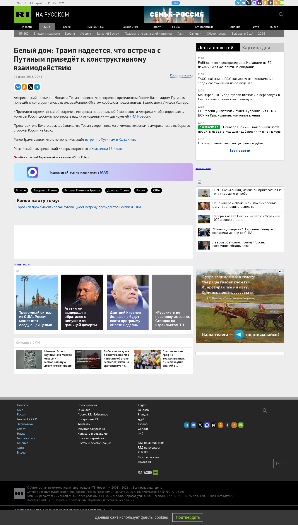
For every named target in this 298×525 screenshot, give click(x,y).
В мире (21, 190)
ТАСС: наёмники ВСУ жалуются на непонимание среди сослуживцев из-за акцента (235, 80)
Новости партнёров (90, 438)
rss (276, 2)
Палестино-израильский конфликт (148, 33)
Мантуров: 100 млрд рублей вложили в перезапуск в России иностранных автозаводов (239, 96)
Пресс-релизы (87, 405)
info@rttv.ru (225, 496)
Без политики (204, 27)
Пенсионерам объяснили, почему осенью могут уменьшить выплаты (244, 204)
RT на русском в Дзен (270, 2)
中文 (61, 3)
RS (54, 3)
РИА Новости (140, 116)
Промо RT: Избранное (92, 414)
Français (143, 414)
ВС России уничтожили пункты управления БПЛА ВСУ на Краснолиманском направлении (237, 112)
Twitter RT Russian (249, 2)
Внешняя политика (47, 33)
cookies (161, 517)
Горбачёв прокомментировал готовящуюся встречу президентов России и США (79, 206)
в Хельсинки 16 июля (105, 148)
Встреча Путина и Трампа (82, 190)
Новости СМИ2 (203, 168)
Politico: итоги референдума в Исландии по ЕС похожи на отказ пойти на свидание (235, 64)
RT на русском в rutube (259, 2)
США (156, 190)
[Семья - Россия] (176, 14)
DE (25, 3)
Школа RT (144, 462)
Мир (47, 27)
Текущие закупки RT (91, 429)
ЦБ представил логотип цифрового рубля (231, 143)
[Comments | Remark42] (103, 241)
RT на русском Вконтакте (243, 2)
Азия (181, 33)
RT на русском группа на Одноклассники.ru (265, 2)
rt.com (55, 492)
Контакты (84, 424)
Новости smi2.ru (22, 264)
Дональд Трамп (118, 190)
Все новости (239, 150)
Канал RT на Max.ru (254, 2)
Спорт (156, 27)
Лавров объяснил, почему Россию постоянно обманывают (238, 243)
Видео (274, 27)
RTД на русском (149, 447)
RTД (175, 3)
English (142, 405)
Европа (70, 33)
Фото (256, 27)
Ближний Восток (107, 33)
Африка (85, 33)
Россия (66, 27)
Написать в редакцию (92, 433)
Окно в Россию (148, 457)
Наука (176, 27)
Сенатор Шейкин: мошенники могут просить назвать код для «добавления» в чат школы (239, 129)
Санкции (195, 33)
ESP (48, 3)
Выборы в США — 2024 (248, 33)
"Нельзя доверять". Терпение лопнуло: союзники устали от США (243, 230)
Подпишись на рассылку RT (281, 2)
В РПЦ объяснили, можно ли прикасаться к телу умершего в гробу (246, 191)
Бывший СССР (96, 27)
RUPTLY (143, 452)
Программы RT (87, 419)
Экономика (130, 27)
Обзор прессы (216, 33)
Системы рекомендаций (94, 443)
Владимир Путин (45, 190)
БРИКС (23, 33)
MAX (104, 172)
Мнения (234, 27)
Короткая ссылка (181, 75)
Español (143, 424)
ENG (18, 3)
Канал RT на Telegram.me (238, 2)
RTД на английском (151, 443)
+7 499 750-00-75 (179, 496)
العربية (39, 3)
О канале (83, 410)
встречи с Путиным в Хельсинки (110, 139)
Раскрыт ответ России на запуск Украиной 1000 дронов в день (246, 217)
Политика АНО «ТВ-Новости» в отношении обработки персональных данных (80, 500)
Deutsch (143, 410)
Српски (143, 429)
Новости (26, 27)
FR (31, 3)
